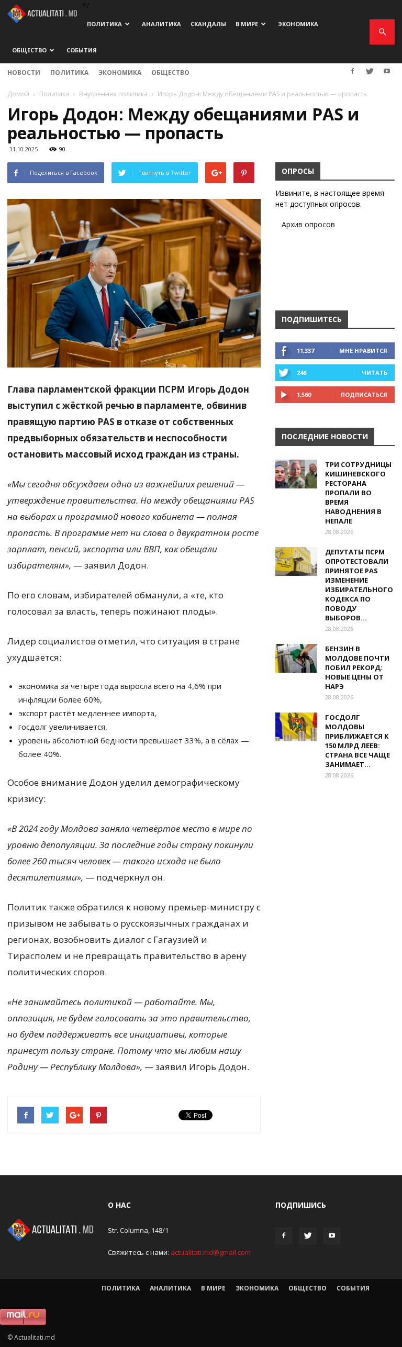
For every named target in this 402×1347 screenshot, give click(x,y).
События (81, 50)
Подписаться (364, 394)
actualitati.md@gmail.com (211, 1252)
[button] (382, 31)
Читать (374, 372)
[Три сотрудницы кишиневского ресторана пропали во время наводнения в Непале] (296, 474)
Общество (29, 50)
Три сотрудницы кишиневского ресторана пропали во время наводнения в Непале (358, 493)
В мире (247, 24)
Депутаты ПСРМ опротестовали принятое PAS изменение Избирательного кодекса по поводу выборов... (359, 584)
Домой (18, 94)
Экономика (298, 24)
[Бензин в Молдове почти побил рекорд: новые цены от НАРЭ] (296, 658)
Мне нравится (363, 350)
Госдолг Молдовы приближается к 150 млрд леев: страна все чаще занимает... (357, 741)
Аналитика (161, 24)
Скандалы (208, 24)
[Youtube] (387, 71)
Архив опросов (308, 224)
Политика (104, 24)
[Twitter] (369, 71)
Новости (23, 72)
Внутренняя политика (113, 94)
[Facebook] (352, 71)
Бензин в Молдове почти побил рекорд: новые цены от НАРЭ (357, 667)
